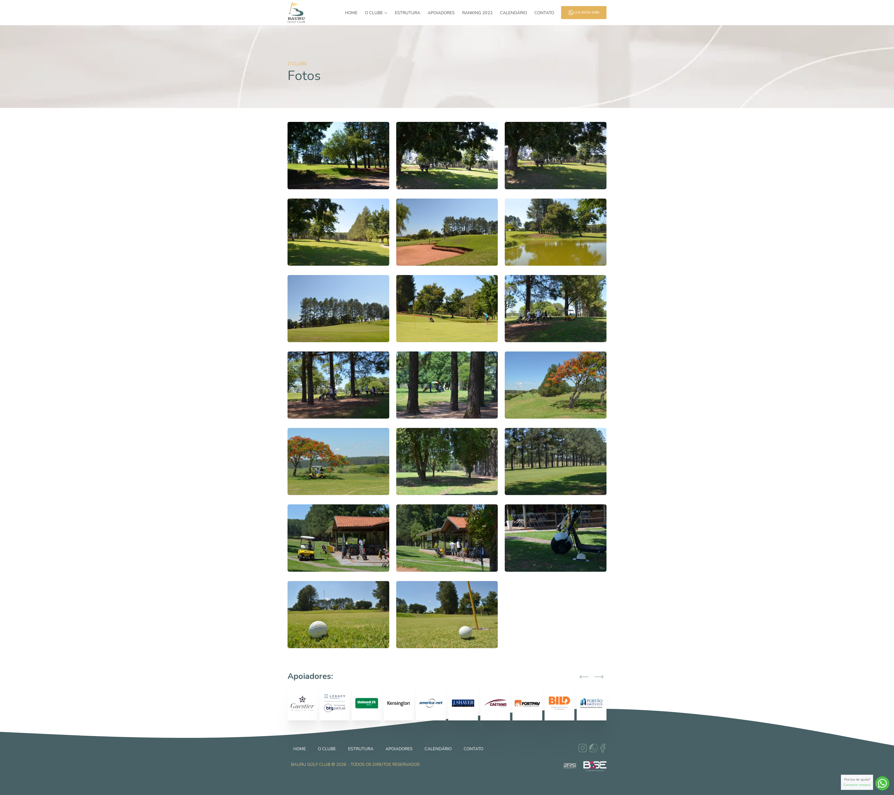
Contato (544, 13)
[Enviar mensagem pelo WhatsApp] (882, 783)
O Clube (327, 749)
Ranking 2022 (477, 13)
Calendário (513, 13)
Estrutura (407, 13)
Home (351, 13)
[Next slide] (599, 676)
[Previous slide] (584, 676)
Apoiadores (441, 13)
